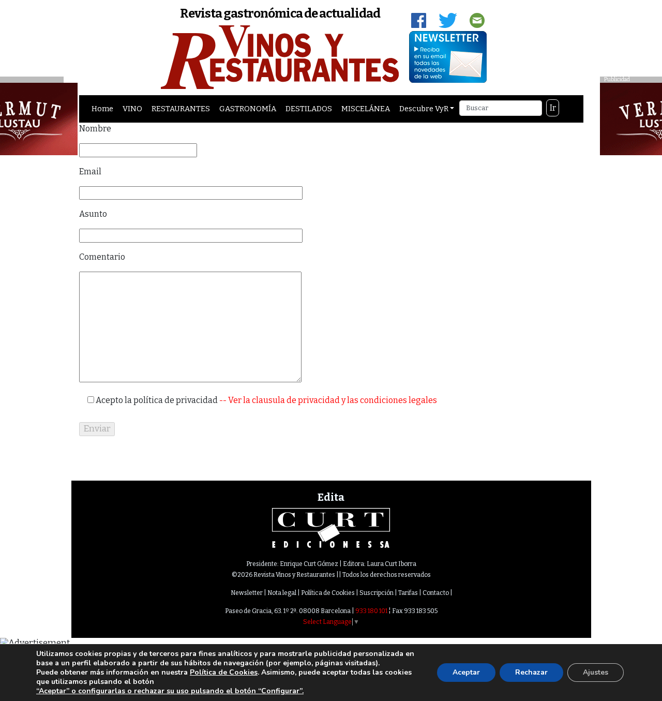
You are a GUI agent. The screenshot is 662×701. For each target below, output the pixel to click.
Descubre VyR (423, 108)
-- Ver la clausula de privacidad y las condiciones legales (327, 400)
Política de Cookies (328, 592)
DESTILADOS (308, 108)
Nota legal (281, 592)
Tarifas (408, 592)
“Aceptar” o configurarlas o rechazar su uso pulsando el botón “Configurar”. (170, 691)
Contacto (436, 592)
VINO (132, 108)
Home (102, 108)
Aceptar (466, 672)
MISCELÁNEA (365, 108)
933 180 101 (371, 611)
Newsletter (247, 592)
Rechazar (531, 672)
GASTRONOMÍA (247, 108)
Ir (553, 108)
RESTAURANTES (181, 108)
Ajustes (595, 672)
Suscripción (376, 592)
